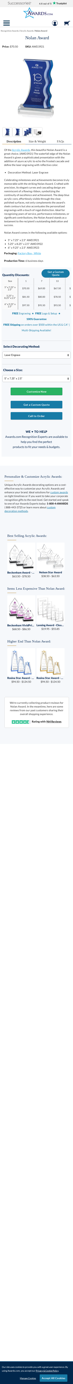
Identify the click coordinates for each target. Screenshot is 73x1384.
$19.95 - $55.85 (50, 627)
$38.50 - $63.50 (50, 574)
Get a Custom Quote (56, 273)
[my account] (55, 25)
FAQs (60, 141)
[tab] (14, 141)
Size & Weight (37, 141)
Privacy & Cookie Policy (47, 1370)
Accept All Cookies (53, 1378)
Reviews (53, 721)
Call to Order (36, 416)
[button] (19, 3)
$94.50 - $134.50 (21, 679)
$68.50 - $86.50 (21, 627)
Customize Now (36, 391)
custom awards (59, 492)
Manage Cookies (28, 1378)
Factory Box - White (29, 253)
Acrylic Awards (21, 149)
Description (14, 141)
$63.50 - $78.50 (21, 574)
